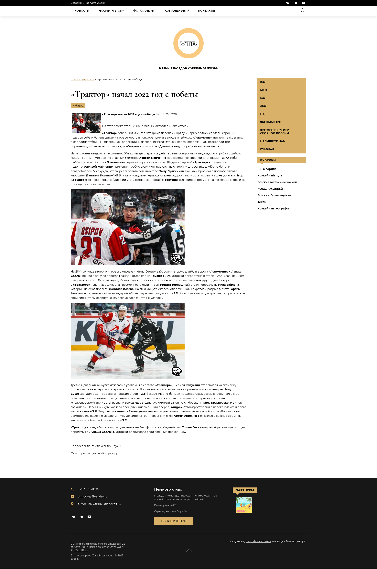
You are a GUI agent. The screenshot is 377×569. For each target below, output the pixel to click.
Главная (76, 79)
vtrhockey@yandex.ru (92, 496)
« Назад (78, 105)
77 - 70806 (81, 550)
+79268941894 (88, 489)
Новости (88, 79)
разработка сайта (258, 541)
